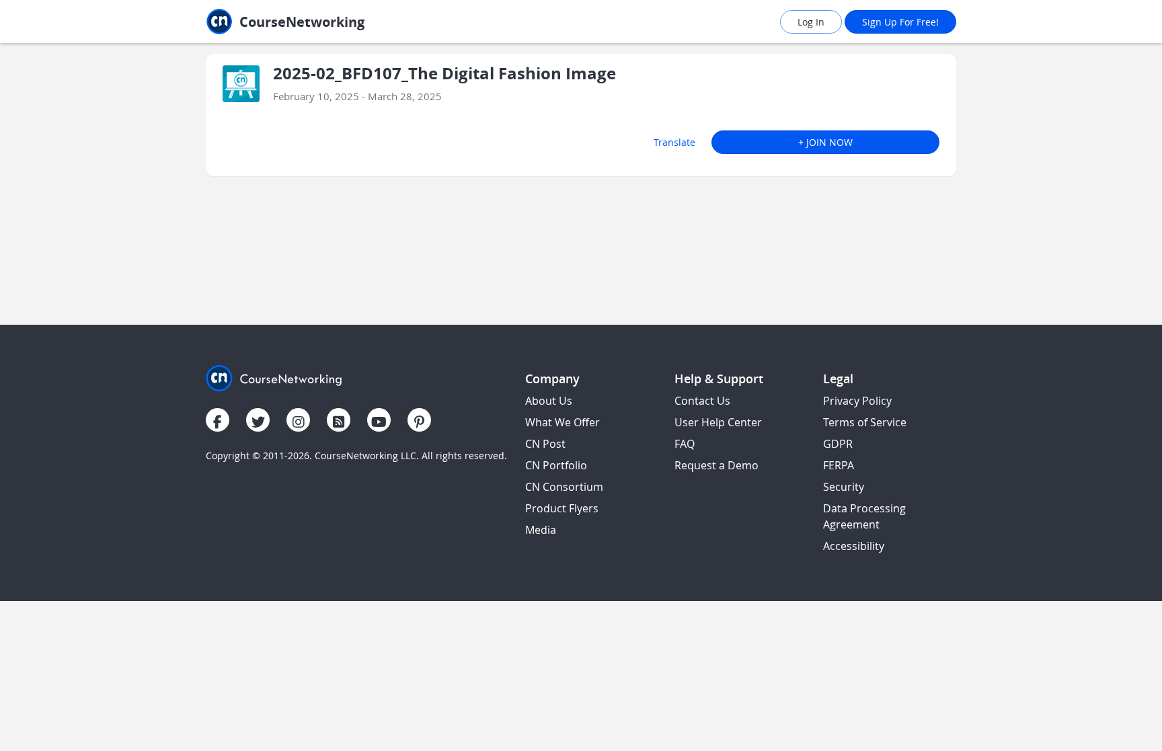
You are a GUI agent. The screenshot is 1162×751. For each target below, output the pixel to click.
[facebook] (217, 420)
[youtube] (379, 420)
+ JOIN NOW (825, 142)
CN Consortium (564, 486)
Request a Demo (716, 465)
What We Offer (562, 422)
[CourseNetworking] (274, 376)
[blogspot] (338, 420)
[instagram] (298, 420)
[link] (315, 22)
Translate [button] (674, 142)
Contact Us (702, 400)
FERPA (838, 465)
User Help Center (718, 422)
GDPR (838, 443)
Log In (811, 21)
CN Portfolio (556, 465)
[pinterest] (419, 420)
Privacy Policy (857, 400)
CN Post (545, 443)
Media (540, 529)
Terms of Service (864, 422)
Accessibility (853, 546)
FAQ (684, 443)
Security (843, 486)
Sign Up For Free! (900, 21)
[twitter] (258, 420)
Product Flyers (561, 508)
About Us (548, 400)
